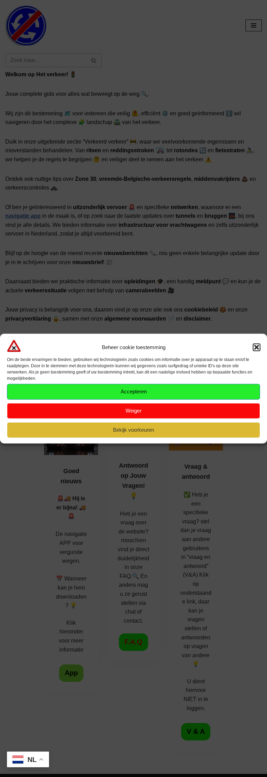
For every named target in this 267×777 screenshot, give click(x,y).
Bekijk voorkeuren (133, 430)
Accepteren (134, 391)
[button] (256, 347)
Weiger (133, 411)
